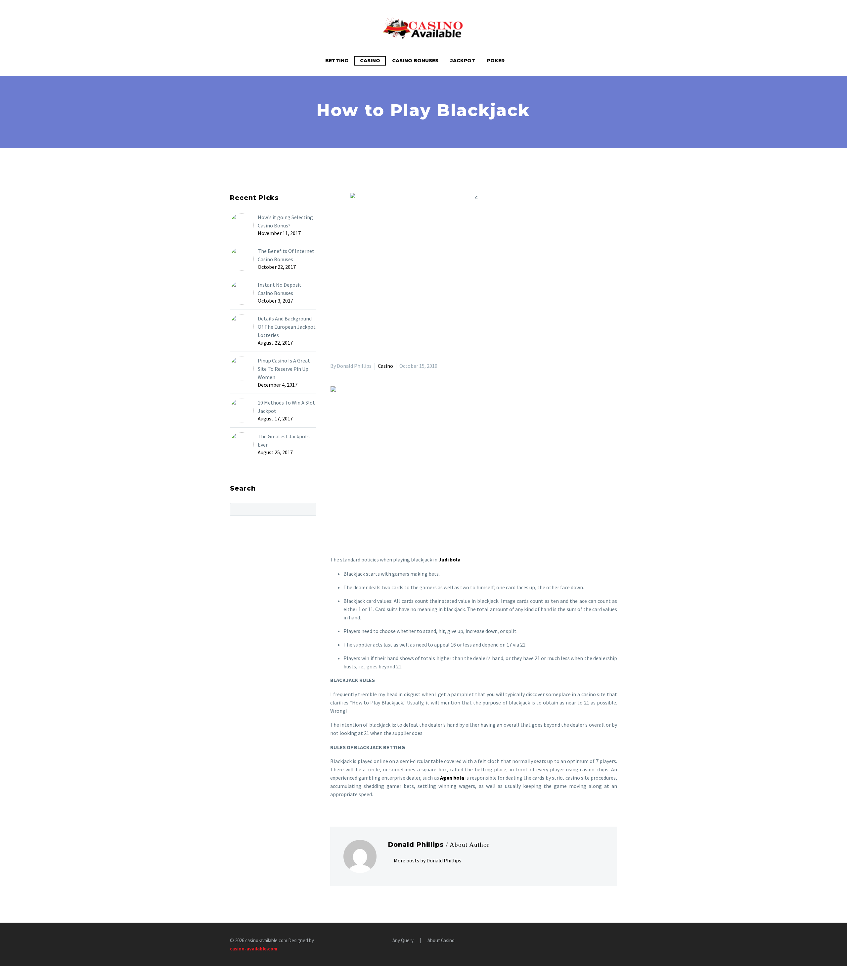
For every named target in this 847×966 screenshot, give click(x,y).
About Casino (441, 940)
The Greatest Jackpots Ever (284, 440)
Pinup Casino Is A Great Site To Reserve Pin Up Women (284, 368)
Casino (370, 61)
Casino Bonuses (415, 61)
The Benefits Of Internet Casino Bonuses (286, 255)
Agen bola (452, 777)
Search (309, 509)
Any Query (403, 940)
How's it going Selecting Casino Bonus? (285, 221)
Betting (336, 61)
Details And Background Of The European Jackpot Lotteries (287, 326)
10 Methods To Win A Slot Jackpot (286, 406)
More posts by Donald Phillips (427, 860)
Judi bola (449, 559)
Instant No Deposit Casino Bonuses (279, 288)
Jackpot (462, 61)
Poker (496, 61)
